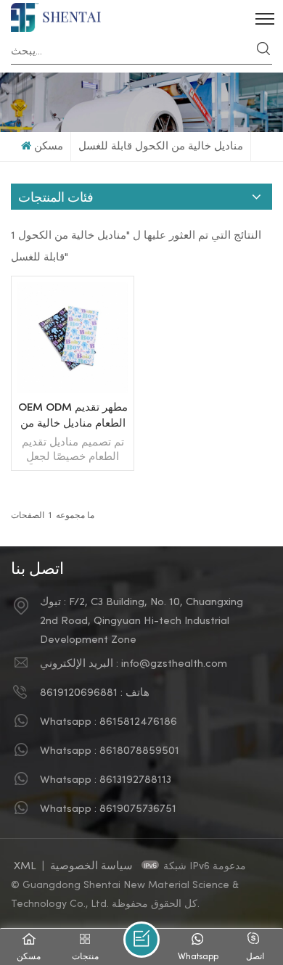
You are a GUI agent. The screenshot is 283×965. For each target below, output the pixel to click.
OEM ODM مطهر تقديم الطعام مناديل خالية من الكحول (73, 417)
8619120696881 (79, 693)
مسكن (48, 146)
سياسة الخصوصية (93, 866)
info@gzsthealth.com (174, 664)
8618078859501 (139, 751)
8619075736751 (137, 809)
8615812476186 (138, 722)
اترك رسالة (141, 939)
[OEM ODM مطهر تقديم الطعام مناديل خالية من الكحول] (72, 390)
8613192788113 (135, 780)
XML (25, 866)
